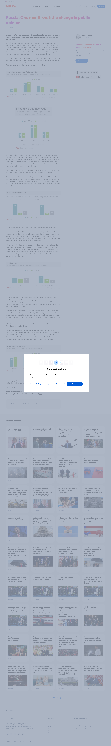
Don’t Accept (56, 384)
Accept (74, 384)
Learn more (63, 377)
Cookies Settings (35, 384)
